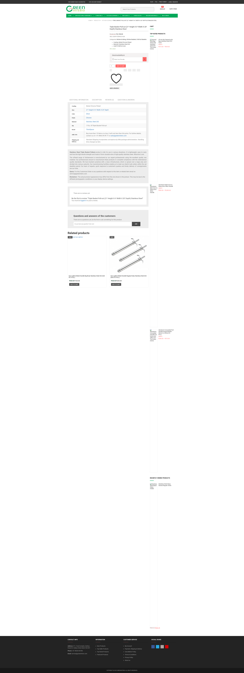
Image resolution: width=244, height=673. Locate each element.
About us (127, 660)
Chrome (88, 118)
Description (97, 100)
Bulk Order (165, 15)
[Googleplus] (134, 70)
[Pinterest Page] (166, 646)
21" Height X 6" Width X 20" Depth (97, 110)
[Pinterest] (138, 70)
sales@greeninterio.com (118, 136)
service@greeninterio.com (79, 653)
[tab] (79, 99)
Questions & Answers (126, 100)
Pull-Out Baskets (141, 39)
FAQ (156, 2)
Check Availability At (118, 55)
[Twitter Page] (157, 646)
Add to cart (120, 66)
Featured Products (102, 654)
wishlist (162, 9)
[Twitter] (129, 70)
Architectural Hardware (83, 15)
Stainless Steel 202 (92, 122)
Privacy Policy (129, 657)
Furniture (99, 15)
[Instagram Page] (162, 646)
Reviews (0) (109, 100)
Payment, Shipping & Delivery (133, 649)
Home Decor (137, 15)
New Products (101, 646)
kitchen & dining (121, 39)
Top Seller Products (102, 649)
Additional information (78, 100)
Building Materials (151, 15)
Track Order (163, 2)
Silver (88, 114)
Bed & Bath (125, 15)
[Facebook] (125, 70)
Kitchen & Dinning (112, 15)
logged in (83, 200)
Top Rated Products (103, 651)
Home (69, 15)
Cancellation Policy (130, 651)
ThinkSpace (90, 129)
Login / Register (173, 2)
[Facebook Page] (153, 646)
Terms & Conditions (130, 654)
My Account (128, 646)
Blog (151, 2)
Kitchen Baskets (131, 39)
